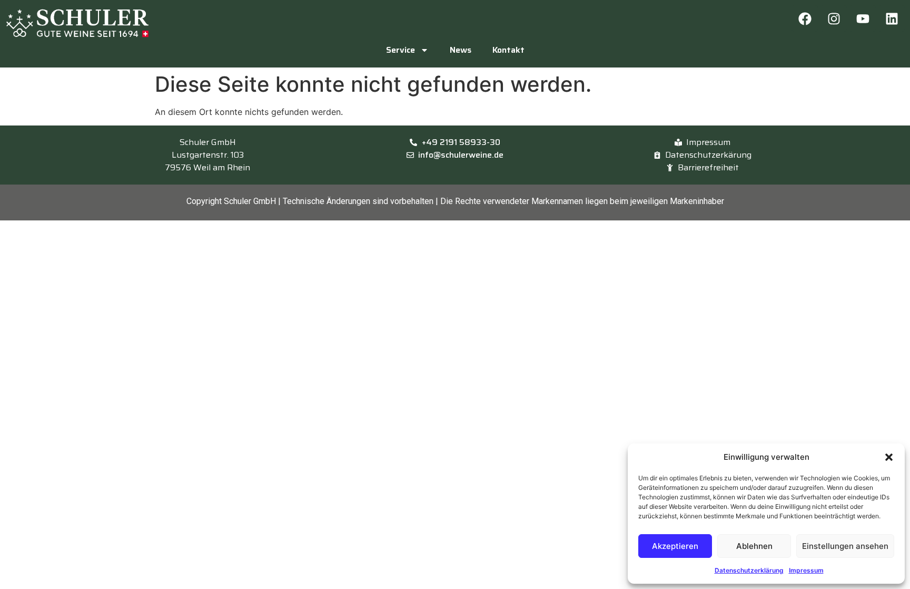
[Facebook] (805, 18)
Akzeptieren (675, 546)
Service (400, 49)
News (460, 49)
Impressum (806, 570)
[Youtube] (862, 18)
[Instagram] (833, 18)
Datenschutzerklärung (749, 570)
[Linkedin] (891, 18)
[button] (889, 457)
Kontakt (508, 49)
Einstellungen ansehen (845, 546)
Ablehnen (754, 546)
